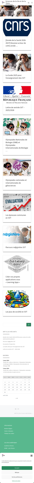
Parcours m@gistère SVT (16, 247)
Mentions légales (8, 428)
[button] (31, 455)
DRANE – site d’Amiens (9, 448)
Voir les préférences (17, 477)
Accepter (17, 468)
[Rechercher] (28, 324)
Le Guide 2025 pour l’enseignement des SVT (14, 346)
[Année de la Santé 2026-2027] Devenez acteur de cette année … (16, 43)
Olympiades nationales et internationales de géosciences (16, 183)
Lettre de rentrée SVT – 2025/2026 (11, 349)
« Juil (16, 398)
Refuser (17, 472)
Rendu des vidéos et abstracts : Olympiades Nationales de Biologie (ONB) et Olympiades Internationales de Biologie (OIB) (17, 364)
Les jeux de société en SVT (16, 312)
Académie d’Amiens (9, 445)
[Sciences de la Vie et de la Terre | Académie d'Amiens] (3, 2)
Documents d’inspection (9, 344)
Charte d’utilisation (8, 431)
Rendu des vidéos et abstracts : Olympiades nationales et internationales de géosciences (17, 371)
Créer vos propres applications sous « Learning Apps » (13, 279)
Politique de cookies (16, 480)
